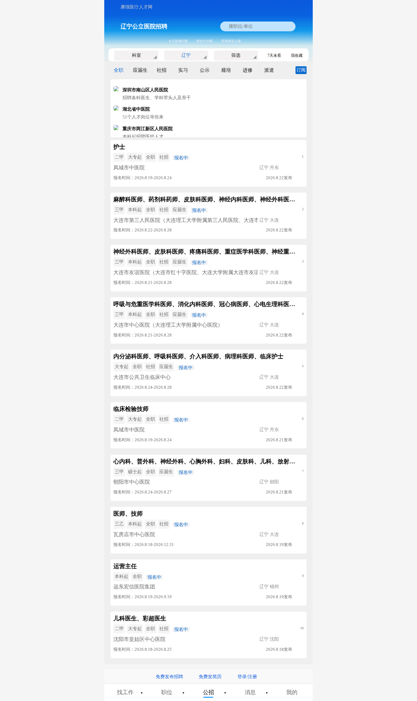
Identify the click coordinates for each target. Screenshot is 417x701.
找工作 (125, 692)
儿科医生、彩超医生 (139, 618)
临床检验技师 (131, 409)
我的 (291, 692)
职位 (166, 692)
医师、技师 (128, 513)
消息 (250, 692)
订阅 (301, 70)
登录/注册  (249, 676)
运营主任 (125, 566)
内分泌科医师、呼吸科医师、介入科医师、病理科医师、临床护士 (198, 356)
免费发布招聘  (172, 676)
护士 (119, 147)
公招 (208, 692)
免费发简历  (212, 676)
